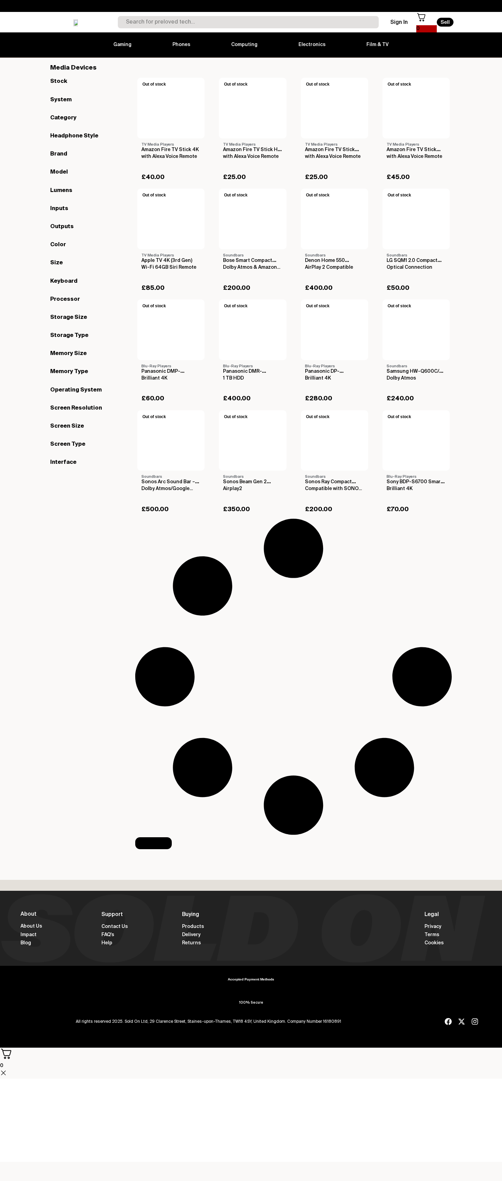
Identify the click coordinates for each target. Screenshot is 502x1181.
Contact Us (114, 926)
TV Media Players (157, 144)
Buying (190, 914)
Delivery (191, 934)
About (28, 914)
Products (193, 926)
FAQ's (107, 934)
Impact (28, 934)
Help (106, 943)
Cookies (434, 943)
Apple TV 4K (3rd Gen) (166, 260)
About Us (31, 926)
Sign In (399, 22)
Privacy (432, 926)
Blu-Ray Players (156, 366)
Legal (431, 914)
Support (112, 914)
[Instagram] (474, 1021)
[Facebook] (448, 1021)
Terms (431, 934)
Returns (191, 943)
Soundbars (233, 255)
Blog (25, 943)
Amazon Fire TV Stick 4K (170, 149)
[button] (153, 843)
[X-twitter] (461, 1021)
